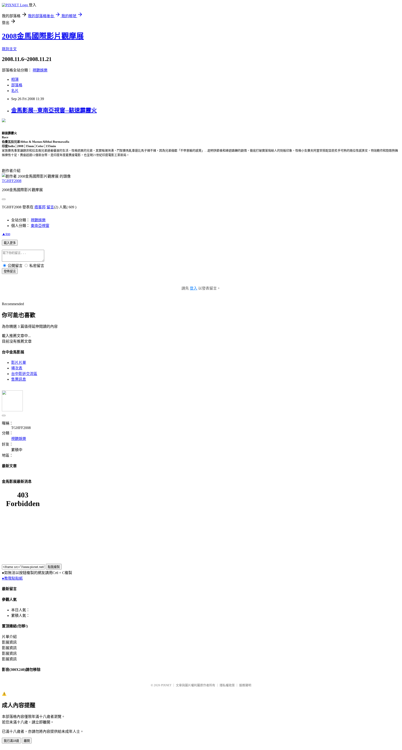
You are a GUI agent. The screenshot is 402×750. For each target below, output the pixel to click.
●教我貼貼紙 (12, 578)
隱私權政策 (227, 685)
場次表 (16, 368)
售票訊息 (18, 379)
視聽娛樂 (40, 70)
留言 (50, 207)
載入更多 (10, 243)
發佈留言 (10, 271)
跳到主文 (9, 49)
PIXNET (166, 685)
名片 (15, 91)
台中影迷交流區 (24, 374)
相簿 (15, 79)
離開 (27, 741)
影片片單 (18, 363)
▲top (6, 234)
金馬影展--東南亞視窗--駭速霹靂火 (54, 110)
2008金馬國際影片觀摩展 (43, 36)
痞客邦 (40, 207)
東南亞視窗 (40, 226)
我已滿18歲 (11, 741)
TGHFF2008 (11, 181)
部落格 (16, 85)
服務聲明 (245, 685)
